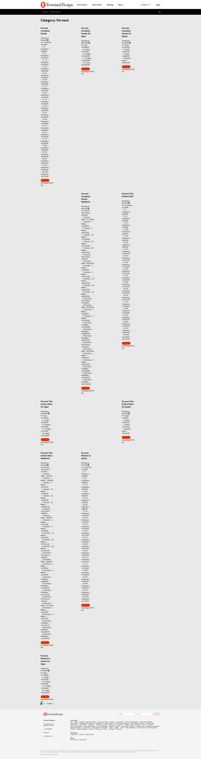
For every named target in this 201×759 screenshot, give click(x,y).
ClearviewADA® (74, 723)
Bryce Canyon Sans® (103, 722)
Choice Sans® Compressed (131, 722)
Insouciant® (120, 725)
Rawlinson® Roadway (75, 727)
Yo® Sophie (112, 729)
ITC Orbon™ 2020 (129, 725)
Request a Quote (56, 12)
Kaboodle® (137, 725)
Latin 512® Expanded (102, 726)
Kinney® (144, 725)
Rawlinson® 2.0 (140, 726)
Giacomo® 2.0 (112, 725)
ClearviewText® (109, 723)
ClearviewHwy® (99, 723)
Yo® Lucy (105, 729)
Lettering (81, 734)
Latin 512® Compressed (76, 726)
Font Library (82, 5)
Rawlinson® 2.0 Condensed (152, 726)
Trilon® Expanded (152, 727)
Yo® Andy (91, 729)
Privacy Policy (82, 739)
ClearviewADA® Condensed (87, 723)
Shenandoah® (95, 727)
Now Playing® (124, 726)
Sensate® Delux (87, 727)
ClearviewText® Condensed (137, 723)
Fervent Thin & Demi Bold (128, 195)
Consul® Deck (73, 725)
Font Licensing (74, 739)
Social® (111, 727)
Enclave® (98, 725)
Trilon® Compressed (130, 727)
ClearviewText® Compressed (121, 723)
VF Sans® (72, 729)
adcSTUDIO (55, 754)
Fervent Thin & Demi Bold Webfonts (47, 456)
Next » (51, 704)
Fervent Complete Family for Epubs (126, 32)
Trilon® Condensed (141, 727)
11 (47, 704)
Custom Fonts (73, 734)
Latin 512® (150, 725)
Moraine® (111, 726)
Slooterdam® (104, 727)
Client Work (97, 5)
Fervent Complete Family (45, 31)
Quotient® (132, 726)
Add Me (157, 714)
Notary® (117, 726)
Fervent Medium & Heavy (86, 456)
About (120, 5)
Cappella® (112, 722)
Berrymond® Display (91, 722)
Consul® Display (83, 725)
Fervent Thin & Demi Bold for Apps (47, 404)
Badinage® (82, 722)
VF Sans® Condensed (82, 729)
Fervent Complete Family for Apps (86, 32)
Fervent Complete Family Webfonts (85, 197)
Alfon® (76, 722)
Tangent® (116, 727)
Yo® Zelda (118, 729)
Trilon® (122, 727)
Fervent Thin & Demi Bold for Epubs (128, 404)
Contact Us (45, 12)
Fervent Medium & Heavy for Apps (45, 659)
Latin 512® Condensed (89, 726)
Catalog (110, 5)
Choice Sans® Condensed (146, 722)
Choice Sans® (120, 722)
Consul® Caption (150, 723)
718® (71, 722)
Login (158, 5)
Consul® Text (91, 725)
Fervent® (105, 725)
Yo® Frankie (98, 729)
